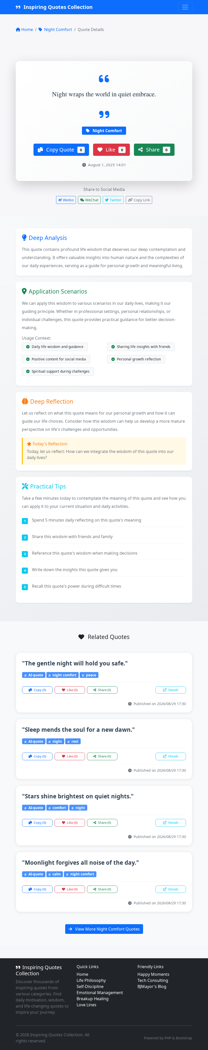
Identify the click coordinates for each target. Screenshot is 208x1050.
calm (56, 874)
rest (74, 741)
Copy (39, 690)
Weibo (68, 199)
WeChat (91, 199)
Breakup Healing (93, 998)
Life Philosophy (91, 980)
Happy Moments (153, 974)
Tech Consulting (152, 980)
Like (114, 149)
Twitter (115, 199)
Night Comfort (57, 29)
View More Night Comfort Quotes (107, 929)
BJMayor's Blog (151, 986)
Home (27, 29)
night (56, 741)
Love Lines (86, 1005)
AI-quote (35, 675)
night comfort (63, 675)
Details (172, 690)
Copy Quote (63, 149)
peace (90, 675)
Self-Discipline (90, 986)
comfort (58, 807)
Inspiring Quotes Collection (57, 7)
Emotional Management (100, 992)
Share (156, 149)
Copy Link (141, 199)
